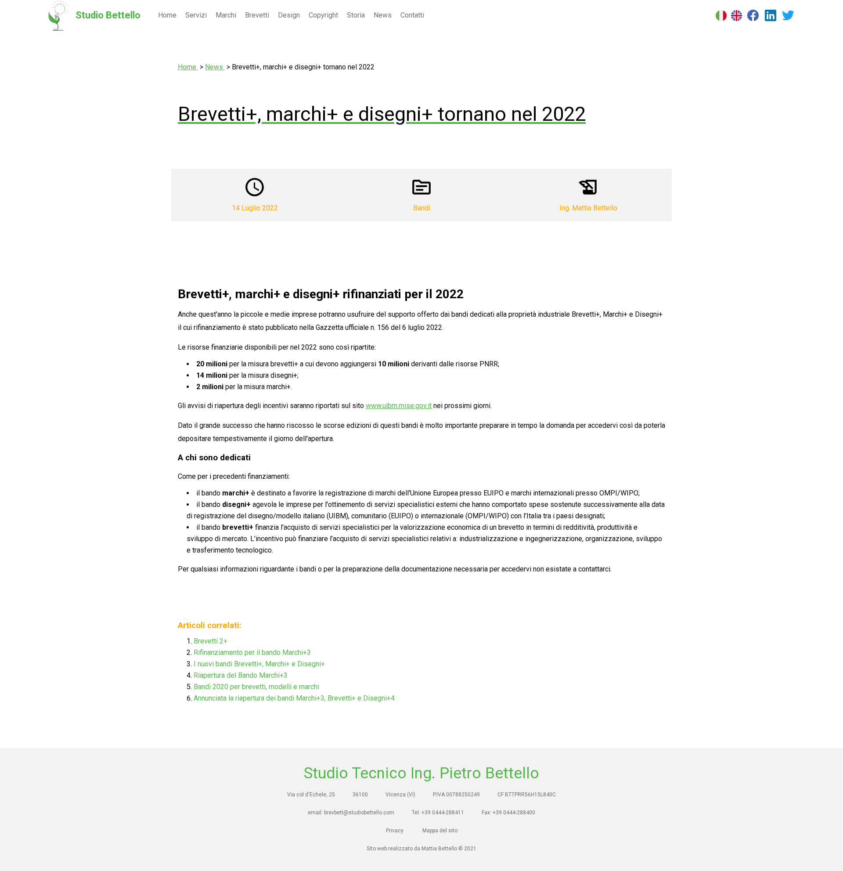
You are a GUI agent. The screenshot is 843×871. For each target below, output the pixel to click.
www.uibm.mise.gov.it (399, 405)
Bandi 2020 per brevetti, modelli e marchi (256, 687)
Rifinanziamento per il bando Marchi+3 (252, 652)
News (383, 15)
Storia (356, 15)
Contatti (412, 15)
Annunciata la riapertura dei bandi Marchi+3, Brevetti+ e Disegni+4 (294, 698)
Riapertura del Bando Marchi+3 (241, 675)
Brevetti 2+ (210, 641)
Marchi (226, 15)
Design (289, 15)
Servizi (196, 15)
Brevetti (257, 15)
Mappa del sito (440, 831)
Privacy (394, 831)
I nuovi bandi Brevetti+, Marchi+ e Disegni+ (259, 664)
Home (167, 15)
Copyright (323, 15)
